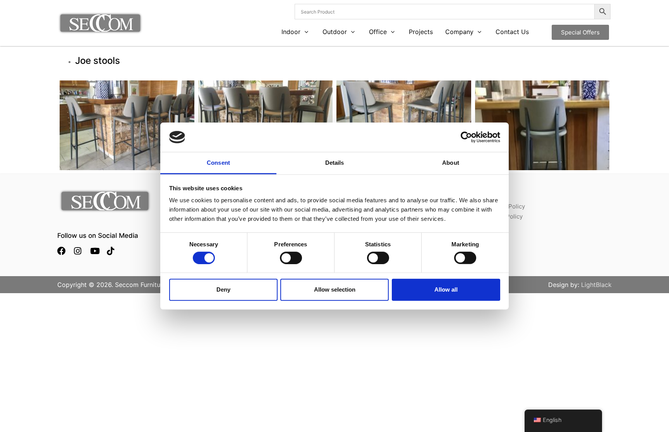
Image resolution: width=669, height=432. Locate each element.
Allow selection (334, 289)
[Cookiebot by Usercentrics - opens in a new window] (466, 137)
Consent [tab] (218, 162)
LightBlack (596, 285)
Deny (223, 289)
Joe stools (97, 60)
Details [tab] (334, 162)
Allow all (446, 289)
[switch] (291, 257)
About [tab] (450, 162)
